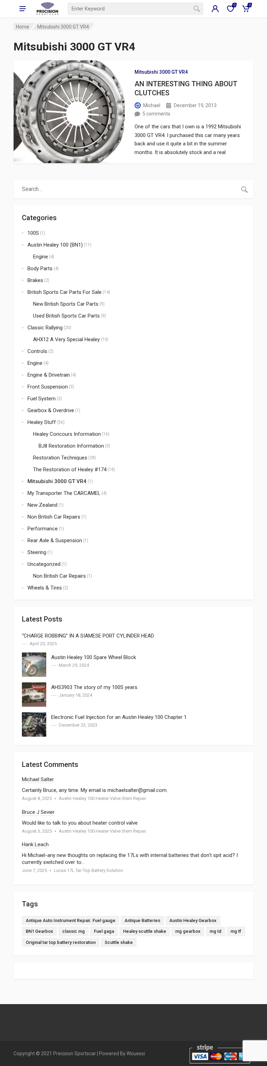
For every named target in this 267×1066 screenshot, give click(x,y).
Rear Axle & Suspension (54, 540)
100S (33, 233)
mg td (215, 931)
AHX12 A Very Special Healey (66, 339)
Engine (40, 257)
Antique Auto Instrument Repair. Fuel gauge (70, 920)
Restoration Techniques (60, 458)
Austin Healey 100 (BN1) (55, 245)
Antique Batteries (142, 920)
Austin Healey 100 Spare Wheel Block (93, 657)
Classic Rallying (45, 327)
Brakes (35, 280)
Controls (37, 351)
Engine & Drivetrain (48, 375)
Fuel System (41, 398)
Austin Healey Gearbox (193, 920)
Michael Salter (38, 779)
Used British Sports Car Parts (66, 316)
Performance (42, 529)
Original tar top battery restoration (61, 942)
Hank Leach (35, 844)
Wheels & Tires (44, 588)
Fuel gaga (104, 931)
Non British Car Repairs (53, 517)
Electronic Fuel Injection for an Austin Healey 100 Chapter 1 (119, 717)
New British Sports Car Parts (65, 304)
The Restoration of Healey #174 (69, 469)
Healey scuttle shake (144, 931)
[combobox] (135, 8)
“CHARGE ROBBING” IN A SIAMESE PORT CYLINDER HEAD (88, 636)
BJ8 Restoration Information (71, 446)
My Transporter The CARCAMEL (63, 493)
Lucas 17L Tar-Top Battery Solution (88, 870)
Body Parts (39, 268)
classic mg (73, 931)
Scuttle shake (119, 942)
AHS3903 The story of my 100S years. (94, 687)
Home (22, 27)
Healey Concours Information (67, 434)
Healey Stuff (41, 422)
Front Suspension (47, 387)
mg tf (235, 931)
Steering (36, 552)
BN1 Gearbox (39, 931)
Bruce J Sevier (38, 812)
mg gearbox (188, 931)
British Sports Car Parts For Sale (64, 292)
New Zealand (42, 505)
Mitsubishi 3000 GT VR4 (161, 72)
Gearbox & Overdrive (50, 410)
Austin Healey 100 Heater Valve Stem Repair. (103, 798)
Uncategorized (43, 564)
